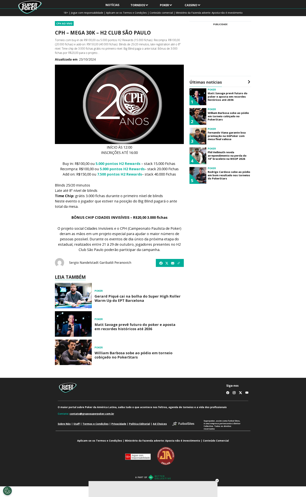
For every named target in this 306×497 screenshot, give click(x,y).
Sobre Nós (64, 423)
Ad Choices (160, 423)
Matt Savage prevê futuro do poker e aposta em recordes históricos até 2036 (135, 327)
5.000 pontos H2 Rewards (118, 163)
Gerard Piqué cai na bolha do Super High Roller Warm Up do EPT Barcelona (138, 298)
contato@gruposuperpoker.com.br (92, 413)
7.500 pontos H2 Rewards (119, 174)
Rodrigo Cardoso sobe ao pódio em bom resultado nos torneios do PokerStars (229, 175)
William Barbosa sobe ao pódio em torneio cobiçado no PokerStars (133, 355)
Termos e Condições (96, 423)
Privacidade (118, 423)
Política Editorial (139, 423)
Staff (76, 423)
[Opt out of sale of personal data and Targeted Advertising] (7, 490)
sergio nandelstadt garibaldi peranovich (100, 262)
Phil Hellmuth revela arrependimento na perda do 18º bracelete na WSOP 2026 (227, 155)
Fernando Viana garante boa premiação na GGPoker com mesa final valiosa (227, 136)
